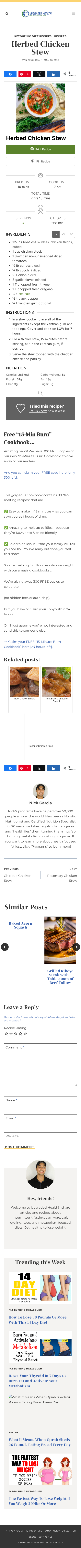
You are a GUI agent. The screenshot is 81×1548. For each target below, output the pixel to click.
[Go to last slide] (5, 947)
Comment (15, 1047)
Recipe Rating (15, 1028)
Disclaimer (68, 1531)
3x (71, 234)
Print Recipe (43, 149)
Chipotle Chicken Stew (17, 875)
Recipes (60, 36)
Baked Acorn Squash (20, 925)
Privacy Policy (14, 1531)
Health (13, 1432)
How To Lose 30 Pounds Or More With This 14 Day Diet (38, 1319)
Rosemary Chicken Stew (62, 875)
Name (11, 1100)
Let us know (38, 411)
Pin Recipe (43, 161)
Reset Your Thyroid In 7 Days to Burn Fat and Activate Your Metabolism (37, 1381)
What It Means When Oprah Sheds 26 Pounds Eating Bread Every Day (40, 1442)
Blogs (32, 1537)
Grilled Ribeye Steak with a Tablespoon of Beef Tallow (60, 976)
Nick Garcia (32, 60)
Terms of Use (34, 1531)
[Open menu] (73, 14)
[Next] (76, 947)
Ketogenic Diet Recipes (33, 36)
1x (55, 234)
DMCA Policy (52, 1531)
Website (12, 1136)
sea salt (24, 294)
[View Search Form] (7, 14)
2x (63, 234)
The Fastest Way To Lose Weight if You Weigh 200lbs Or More (39, 1501)
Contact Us (45, 1537)
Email (11, 1118)
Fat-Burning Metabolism (25, 1310)
